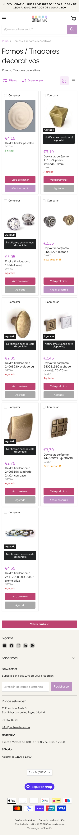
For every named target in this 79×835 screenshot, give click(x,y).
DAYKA (9, 146)
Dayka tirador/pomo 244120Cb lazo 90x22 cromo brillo (19, 576)
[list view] (73, 80)
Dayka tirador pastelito (19, 143)
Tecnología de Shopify (39, 828)
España (38, 772)
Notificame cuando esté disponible (59, 139)
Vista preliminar (20, 179)
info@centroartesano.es (16, 727)
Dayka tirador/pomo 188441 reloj (17, 263)
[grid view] (64, 80)
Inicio (5, 41)
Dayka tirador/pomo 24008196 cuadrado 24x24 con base (18, 471)
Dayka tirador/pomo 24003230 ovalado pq (19, 365)
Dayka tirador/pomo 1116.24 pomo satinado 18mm (56, 160)
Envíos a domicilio (25, 820)
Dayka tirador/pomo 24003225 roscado (56, 250)
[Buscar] (72, 29)
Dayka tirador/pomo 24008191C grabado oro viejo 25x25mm (57, 366)
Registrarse (61, 686)
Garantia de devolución (51, 820)
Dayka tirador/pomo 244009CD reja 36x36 (58, 456)
